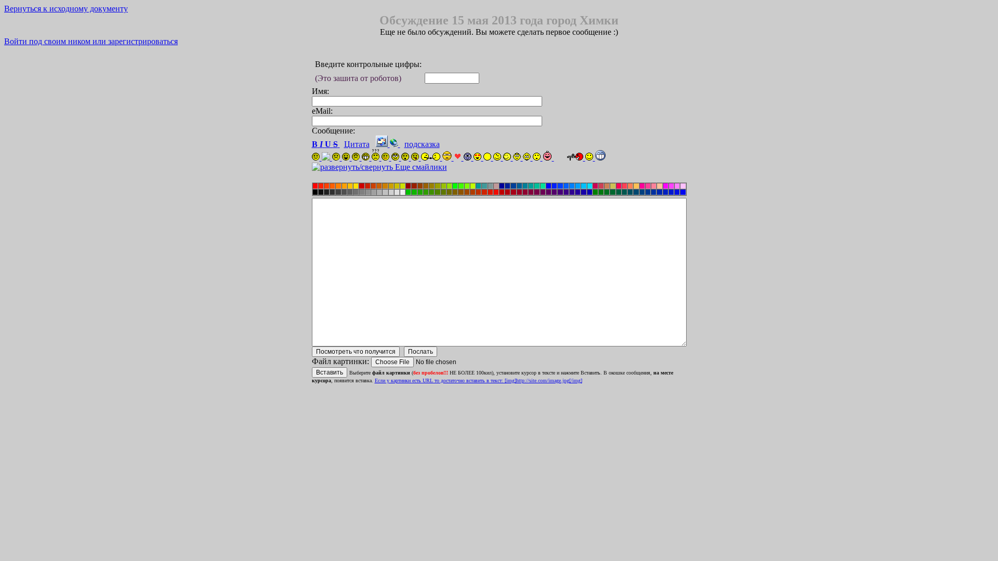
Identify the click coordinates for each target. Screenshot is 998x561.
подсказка (422, 144)
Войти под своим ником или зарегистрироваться (91, 41)
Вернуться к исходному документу (66, 8)
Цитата (357, 144)
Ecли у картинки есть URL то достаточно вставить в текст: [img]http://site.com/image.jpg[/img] (478, 380)
